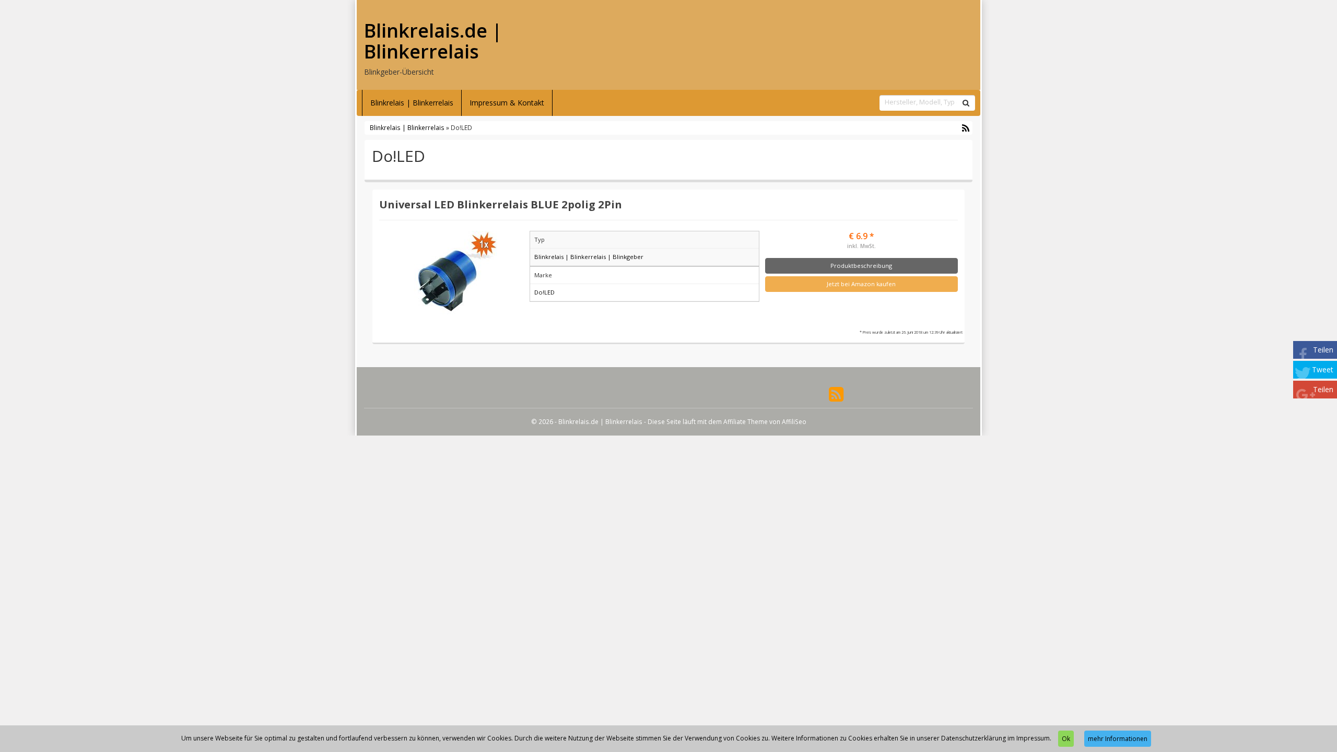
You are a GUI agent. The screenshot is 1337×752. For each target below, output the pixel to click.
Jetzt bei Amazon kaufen (861, 284)
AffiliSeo (794, 421)
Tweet (1322, 369)
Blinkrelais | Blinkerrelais (411, 103)
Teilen (1323, 350)
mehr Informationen (1117, 738)
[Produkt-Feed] (836, 393)
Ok (1066, 738)
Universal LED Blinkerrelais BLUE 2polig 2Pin (500, 204)
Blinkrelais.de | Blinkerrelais (433, 41)
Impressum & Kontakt (507, 103)
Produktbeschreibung (861, 265)
